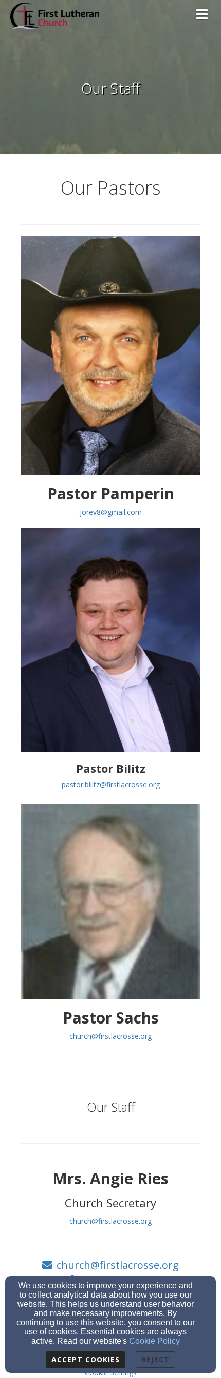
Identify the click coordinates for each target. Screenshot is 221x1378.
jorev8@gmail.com (111, 512)
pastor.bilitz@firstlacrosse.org (111, 784)
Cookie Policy (154, 1341)
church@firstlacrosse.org (110, 1036)
